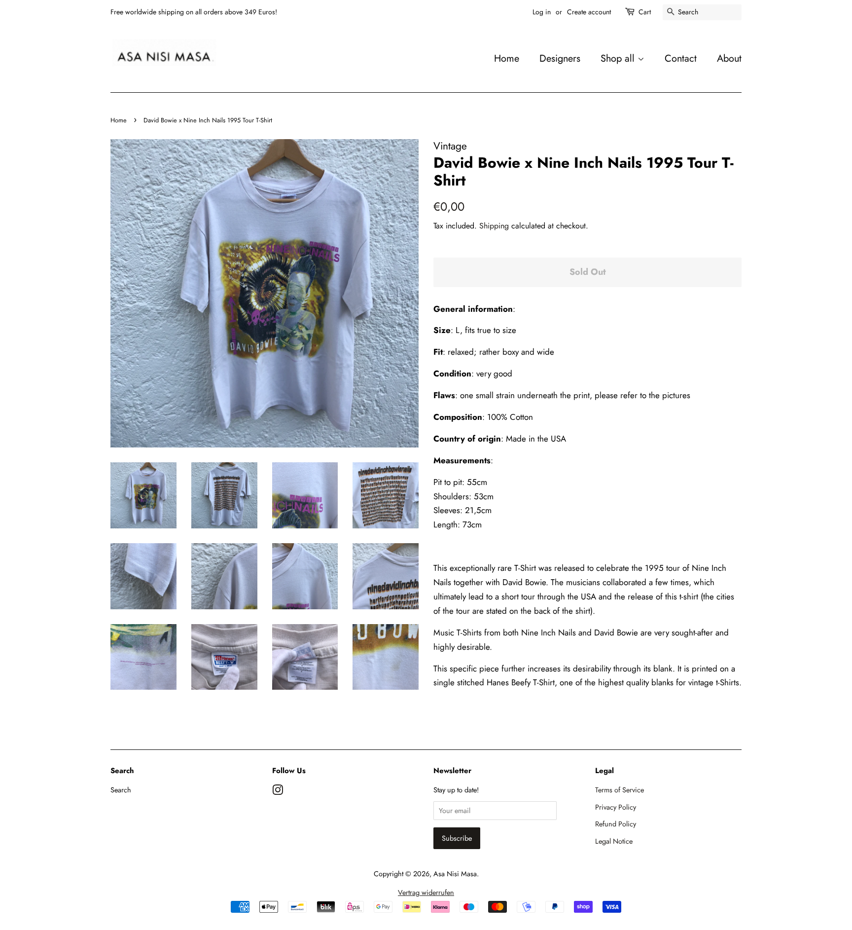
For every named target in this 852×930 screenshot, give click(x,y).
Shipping (494, 225)
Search (120, 790)
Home (506, 58)
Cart (645, 12)
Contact (681, 58)
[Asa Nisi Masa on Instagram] (277, 792)
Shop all (619, 58)
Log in (541, 12)
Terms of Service (619, 790)
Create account (589, 12)
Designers (559, 58)
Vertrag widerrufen (426, 892)
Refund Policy (615, 824)
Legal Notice (614, 841)
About (729, 58)
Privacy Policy (615, 807)
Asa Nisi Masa (455, 874)
